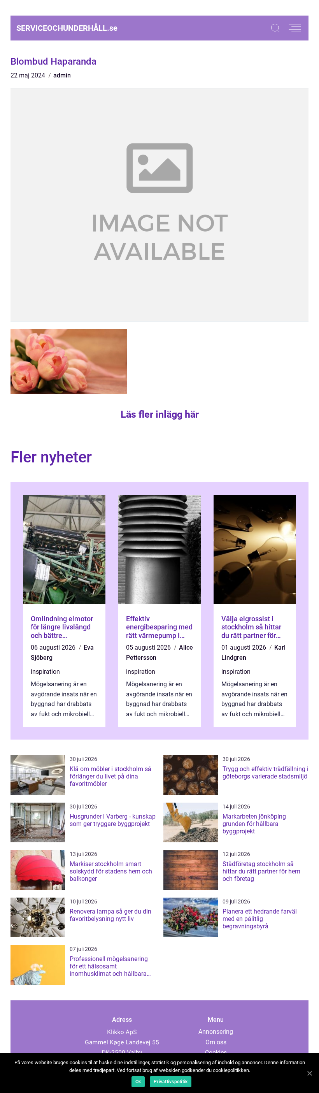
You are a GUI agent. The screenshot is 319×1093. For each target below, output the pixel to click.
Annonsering (215, 1031)
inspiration (45, 671)
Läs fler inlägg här (160, 414)
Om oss (215, 1042)
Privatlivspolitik (171, 1081)
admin (62, 75)
